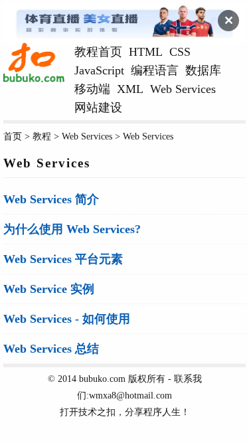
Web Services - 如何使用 (66, 318)
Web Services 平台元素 (63, 259)
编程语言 (155, 70)
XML (130, 89)
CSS (180, 51)
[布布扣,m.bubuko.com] (33, 79)
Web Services (183, 89)
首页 (12, 136)
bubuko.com (102, 378)
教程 (42, 136)
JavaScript (99, 70)
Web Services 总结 (51, 348)
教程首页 (98, 51)
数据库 (203, 70)
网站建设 (98, 107)
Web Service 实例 (48, 289)
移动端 (92, 89)
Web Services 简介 (51, 199)
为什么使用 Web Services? (72, 229)
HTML (146, 51)
